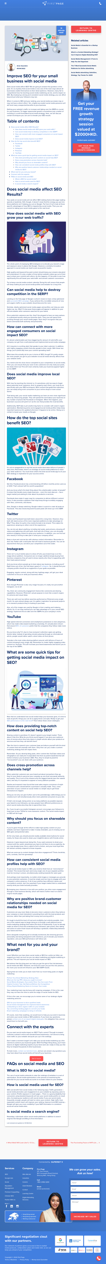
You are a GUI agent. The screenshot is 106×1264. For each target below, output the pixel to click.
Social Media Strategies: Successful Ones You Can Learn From (30, 982)
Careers (25, 1182)
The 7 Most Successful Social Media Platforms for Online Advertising (83, 67)
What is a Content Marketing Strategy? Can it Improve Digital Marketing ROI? (84, 53)
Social (7, 1182)
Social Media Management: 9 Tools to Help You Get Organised (84, 60)
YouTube (18, 153)
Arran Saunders (22, 66)
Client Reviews (27, 1186)
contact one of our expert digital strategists (28, 1019)
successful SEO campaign (19, 301)
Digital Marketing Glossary (28, 1198)
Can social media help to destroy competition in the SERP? (36, 132)
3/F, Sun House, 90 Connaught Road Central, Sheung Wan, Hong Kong (47, 1173)
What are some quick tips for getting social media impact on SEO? (34, 155)
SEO (6, 1174)
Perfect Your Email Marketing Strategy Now (23, 978)
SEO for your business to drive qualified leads (23, 1002)
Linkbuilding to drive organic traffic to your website (26, 1007)
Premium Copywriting (12, 1192)
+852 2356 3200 (43, 1182)
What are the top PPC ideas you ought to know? (24, 980)
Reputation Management (9, 1187)
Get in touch (36, 1058)
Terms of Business (11, 1260)
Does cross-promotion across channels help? (31, 160)
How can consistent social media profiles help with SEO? (35, 165)
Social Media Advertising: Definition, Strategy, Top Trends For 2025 (84, 73)
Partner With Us (10, 1200)
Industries (25, 1178)
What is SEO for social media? (25, 179)
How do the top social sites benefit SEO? (25, 141)
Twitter (17, 146)
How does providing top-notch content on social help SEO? (36, 158)
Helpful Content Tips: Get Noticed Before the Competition (28, 984)
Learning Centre (27, 1193)
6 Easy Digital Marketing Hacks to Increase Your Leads (27, 986)
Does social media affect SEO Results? (25, 127)
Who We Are (26, 1174)
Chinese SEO (9, 1196)
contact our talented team (27, 1051)
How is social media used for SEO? (27, 181)
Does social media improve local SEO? (29, 139)
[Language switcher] (5, 3)
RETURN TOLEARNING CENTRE (86, 29)
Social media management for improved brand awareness (28, 1004)
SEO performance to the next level (19, 721)
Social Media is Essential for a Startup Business (84, 46)
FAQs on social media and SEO (22, 176)
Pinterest (18, 150)
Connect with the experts (20, 174)
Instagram (18, 148)
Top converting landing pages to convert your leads (26, 1009)
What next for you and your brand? (23, 172)
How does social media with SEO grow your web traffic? (35, 129)
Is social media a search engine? (26, 184)
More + (7, 1203)
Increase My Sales (85, 1216)
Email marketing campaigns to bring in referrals (24, 1011)
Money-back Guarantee (40, 1260)
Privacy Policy (24, 1260)
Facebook (18, 143)
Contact (25, 1190)
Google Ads (9, 1178)
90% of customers (22, 626)
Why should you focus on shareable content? (31, 162)
